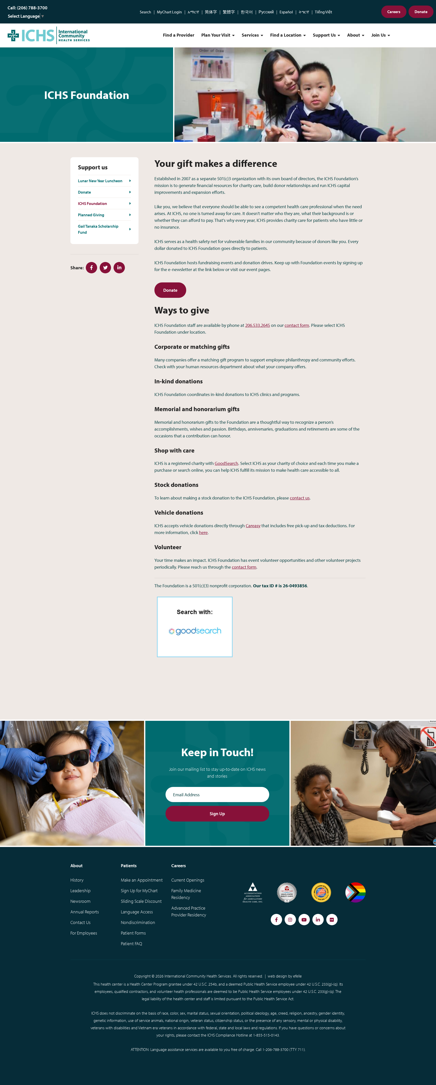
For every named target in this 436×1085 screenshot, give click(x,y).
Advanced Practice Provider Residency (188, 911)
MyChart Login (169, 11)
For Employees (83, 933)
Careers (393, 11)
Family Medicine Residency (186, 894)
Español (286, 11)
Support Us (324, 35)
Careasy (253, 525)
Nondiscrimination (138, 922)
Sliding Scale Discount (141, 901)
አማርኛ (193, 11)
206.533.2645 (257, 325)
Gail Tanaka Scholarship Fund (98, 229)
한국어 (247, 11)
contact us (300, 498)
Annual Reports (84, 912)
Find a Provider (178, 35)
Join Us (378, 35)
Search (145, 11)
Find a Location (286, 35)
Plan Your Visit (215, 35)
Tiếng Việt (323, 11)
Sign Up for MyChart (139, 890)
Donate (421, 11)
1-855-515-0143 (266, 1035)
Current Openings (187, 880)
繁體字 (229, 11)
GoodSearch (226, 463)
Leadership (80, 890)
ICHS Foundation (92, 203)
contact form (297, 325)
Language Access (137, 912)
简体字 (211, 11)
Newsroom (80, 901)
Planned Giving (91, 214)
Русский (266, 11)
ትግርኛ (304, 11)
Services (250, 35)
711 (301, 1049)
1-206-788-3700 (275, 1049)
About (353, 35)
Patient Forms (133, 933)
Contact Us (80, 922)
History (77, 880)
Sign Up (217, 813)
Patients (129, 865)
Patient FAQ (131, 943)
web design (277, 975)
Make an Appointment (142, 880)
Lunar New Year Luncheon (100, 180)
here (203, 532)
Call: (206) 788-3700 (27, 8)
